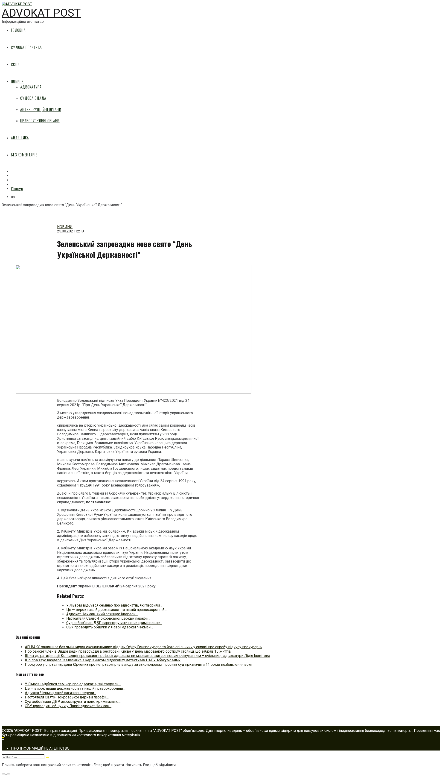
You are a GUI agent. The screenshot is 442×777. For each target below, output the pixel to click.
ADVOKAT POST (41, 12)
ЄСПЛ (15, 64)
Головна (18, 30)
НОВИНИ (17, 81)
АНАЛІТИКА (20, 138)
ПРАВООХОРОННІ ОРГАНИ (40, 120)
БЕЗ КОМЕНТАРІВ (24, 155)
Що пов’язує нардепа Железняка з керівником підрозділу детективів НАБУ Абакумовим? (102, 660)
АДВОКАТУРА (31, 87)
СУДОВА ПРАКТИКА (26, 47)
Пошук (17, 189)
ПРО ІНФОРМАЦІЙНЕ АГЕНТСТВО (40, 748)
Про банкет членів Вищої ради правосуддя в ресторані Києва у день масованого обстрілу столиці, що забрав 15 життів (128, 651)
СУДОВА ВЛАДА (33, 98)
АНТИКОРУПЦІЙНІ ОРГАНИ (40, 109)
